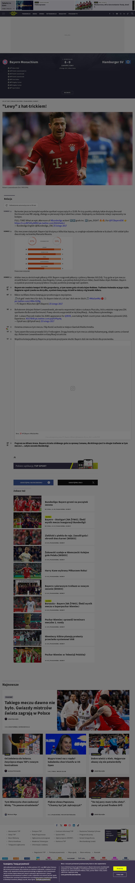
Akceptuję (120, 868)
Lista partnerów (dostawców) (71, 875)
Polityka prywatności (43, 879)
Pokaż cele (120, 874)
